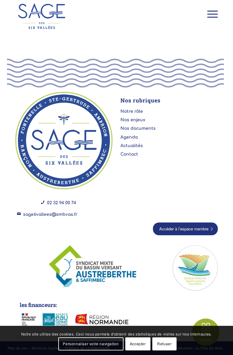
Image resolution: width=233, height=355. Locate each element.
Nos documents (138, 128)
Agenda (129, 137)
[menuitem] (209, 13)
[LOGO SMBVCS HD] (195, 268)
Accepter (138, 343)
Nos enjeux (132, 120)
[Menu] (209, 13)
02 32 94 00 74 (61, 203)
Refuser (164, 343)
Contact (129, 154)
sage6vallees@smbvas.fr (50, 214)
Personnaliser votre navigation (91, 343)
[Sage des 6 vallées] (41, 16)
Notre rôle (131, 111)
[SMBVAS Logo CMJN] (93, 266)
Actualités (131, 145)
